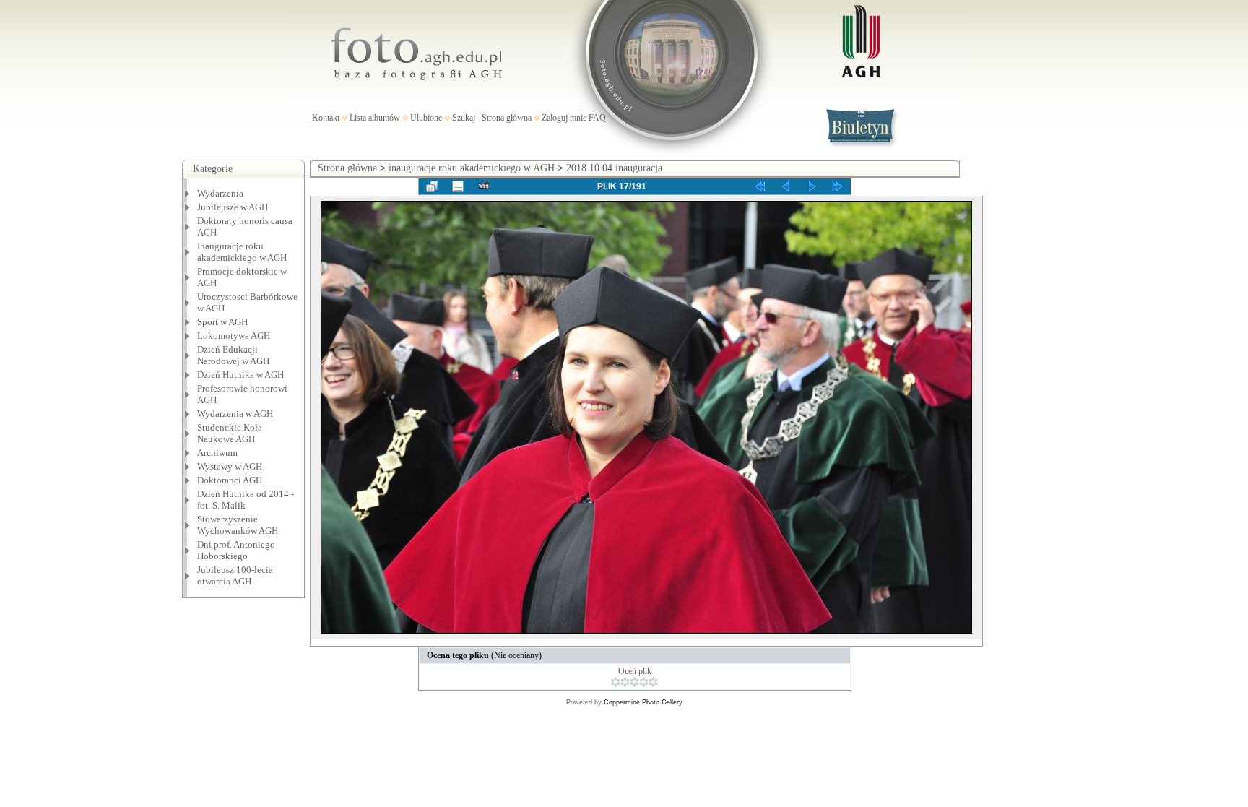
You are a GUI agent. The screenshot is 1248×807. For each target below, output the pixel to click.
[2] (625, 682)
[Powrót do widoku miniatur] (432, 186)
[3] (634, 682)
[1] (615, 682)
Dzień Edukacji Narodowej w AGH (233, 355)
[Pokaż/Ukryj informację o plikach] (458, 186)
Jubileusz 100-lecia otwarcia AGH (235, 575)
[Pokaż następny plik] (812, 186)
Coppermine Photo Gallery (643, 702)
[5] (653, 682)
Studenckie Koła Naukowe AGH (229, 433)
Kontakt (325, 118)
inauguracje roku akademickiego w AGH (472, 168)
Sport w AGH (222, 321)
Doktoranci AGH (229, 480)
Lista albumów (375, 118)
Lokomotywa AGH (233, 335)
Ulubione (426, 118)
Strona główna (507, 118)
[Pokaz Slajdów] (484, 186)
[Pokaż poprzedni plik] (786, 186)
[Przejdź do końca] (838, 186)
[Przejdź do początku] (760, 186)
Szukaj (463, 118)
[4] (644, 682)
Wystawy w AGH (229, 466)
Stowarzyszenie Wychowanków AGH (237, 525)
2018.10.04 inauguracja (614, 168)
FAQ (597, 118)
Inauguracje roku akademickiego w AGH (242, 252)
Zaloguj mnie (564, 118)
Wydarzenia (220, 193)
